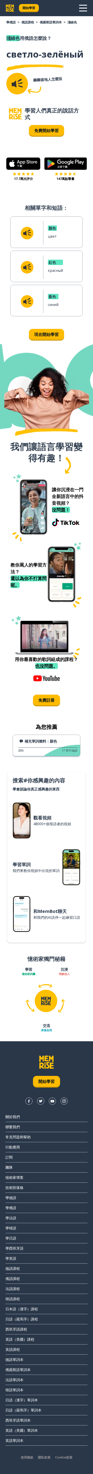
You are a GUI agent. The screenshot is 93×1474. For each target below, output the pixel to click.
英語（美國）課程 (19, 1339)
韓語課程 (12, 1298)
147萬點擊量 (65, 178)
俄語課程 (27, 22)
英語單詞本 (14, 1440)
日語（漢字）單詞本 (21, 1400)
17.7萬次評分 (23, 178)
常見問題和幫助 (18, 1137)
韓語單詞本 (14, 1389)
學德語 (10, 1197)
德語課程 (12, 1268)
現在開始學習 (46, 334)
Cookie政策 (63, 1457)
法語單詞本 (14, 1379)
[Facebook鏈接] (29, 1101)
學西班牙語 (14, 1248)
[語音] (17, 83)
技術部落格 (14, 1187)
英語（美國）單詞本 (21, 1430)
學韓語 (10, 1228)
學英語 (10, 1258)
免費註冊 (46, 700)
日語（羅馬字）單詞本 (23, 1410)
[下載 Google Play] (65, 163)
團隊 (9, 1167)
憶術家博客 (14, 1177)
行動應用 (12, 1147)
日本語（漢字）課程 (21, 1309)
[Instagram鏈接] (64, 1101)
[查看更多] (83, 8)
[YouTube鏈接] (52, 1101)
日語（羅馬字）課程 (21, 1319)
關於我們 (12, 1116)
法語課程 (12, 1288)
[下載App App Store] (23, 163)
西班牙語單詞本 (18, 1420)
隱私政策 (44, 1457)
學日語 (10, 1238)
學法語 (10, 1217)
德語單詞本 (14, 1359)
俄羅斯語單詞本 (51, 22)
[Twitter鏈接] (40, 1101)
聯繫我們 (12, 1126)
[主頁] (15, 114)
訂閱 (9, 1157)
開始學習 (29, 8)
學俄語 (11, 22)
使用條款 (27, 1457)
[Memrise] (10, 8)
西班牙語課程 (16, 1329)
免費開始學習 (46, 130)
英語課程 (12, 1349)
